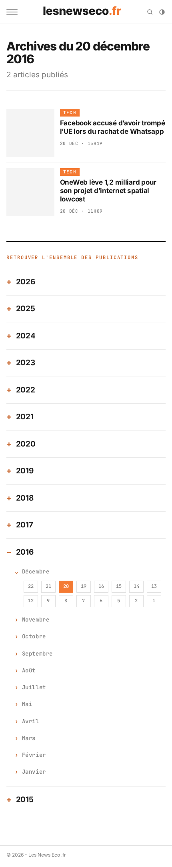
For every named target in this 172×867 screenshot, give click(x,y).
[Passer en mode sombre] (162, 12)
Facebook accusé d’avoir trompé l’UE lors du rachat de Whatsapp (112, 127)
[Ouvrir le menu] (12, 12)
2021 (25, 416)
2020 (26, 444)
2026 (25, 281)
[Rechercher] (150, 12)
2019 (25, 470)
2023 (25, 362)
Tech (69, 112)
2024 (26, 335)
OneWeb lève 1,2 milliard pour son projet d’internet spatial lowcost (108, 190)
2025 (25, 308)
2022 (25, 389)
